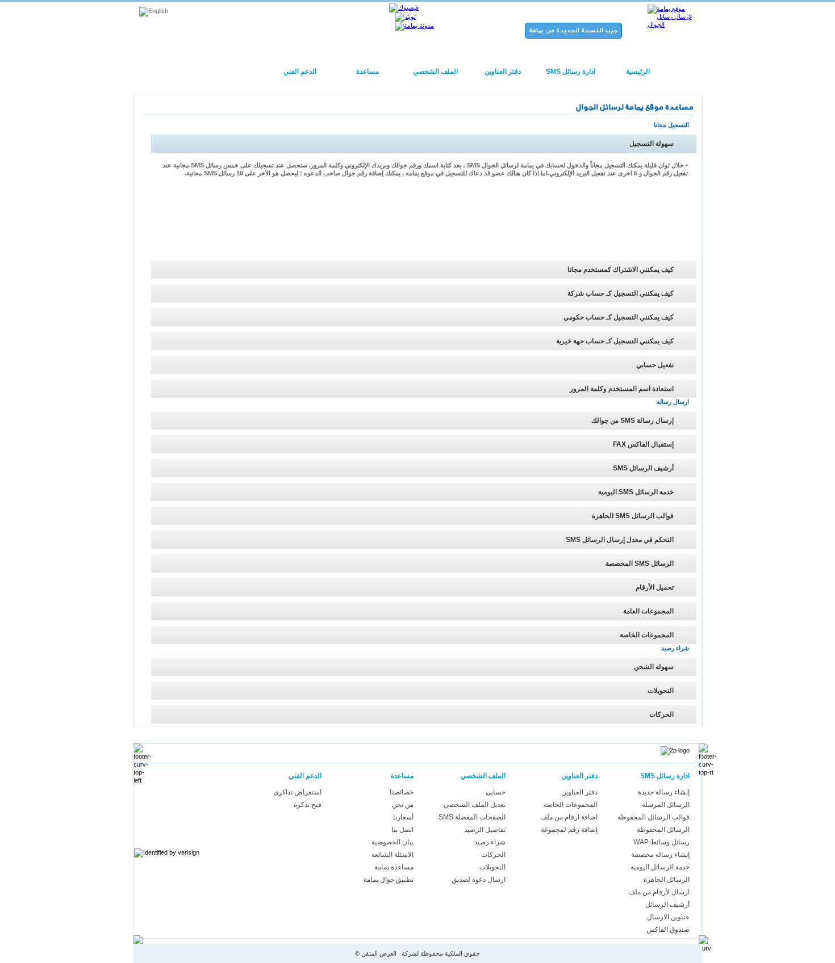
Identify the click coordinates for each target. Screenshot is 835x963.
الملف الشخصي (435, 71)
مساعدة (367, 71)
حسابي (496, 792)
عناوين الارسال (668, 917)
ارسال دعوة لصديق (479, 880)
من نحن (403, 805)
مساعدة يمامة (394, 867)
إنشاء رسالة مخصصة (660, 855)
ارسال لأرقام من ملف (659, 892)
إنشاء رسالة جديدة (664, 792)
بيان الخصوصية (392, 842)
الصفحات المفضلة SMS (472, 817)
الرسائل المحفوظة (663, 830)
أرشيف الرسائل (667, 905)
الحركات (493, 855)
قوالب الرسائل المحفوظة (653, 817)
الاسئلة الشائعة (392, 855)
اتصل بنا (402, 830)
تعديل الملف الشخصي (475, 805)
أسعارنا (403, 817)
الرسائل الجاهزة (667, 880)
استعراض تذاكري (297, 792)
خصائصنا (402, 792)
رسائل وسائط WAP (661, 842)
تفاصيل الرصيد (485, 830)
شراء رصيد (490, 842)
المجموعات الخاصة (571, 805)
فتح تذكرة (308, 805)
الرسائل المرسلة (666, 805)
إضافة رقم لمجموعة (569, 830)
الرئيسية (638, 71)
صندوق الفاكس (668, 929)
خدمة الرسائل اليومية (660, 867)
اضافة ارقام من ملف (569, 817)
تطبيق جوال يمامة (389, 880)
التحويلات (492, 867)
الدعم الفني (299, 71)
